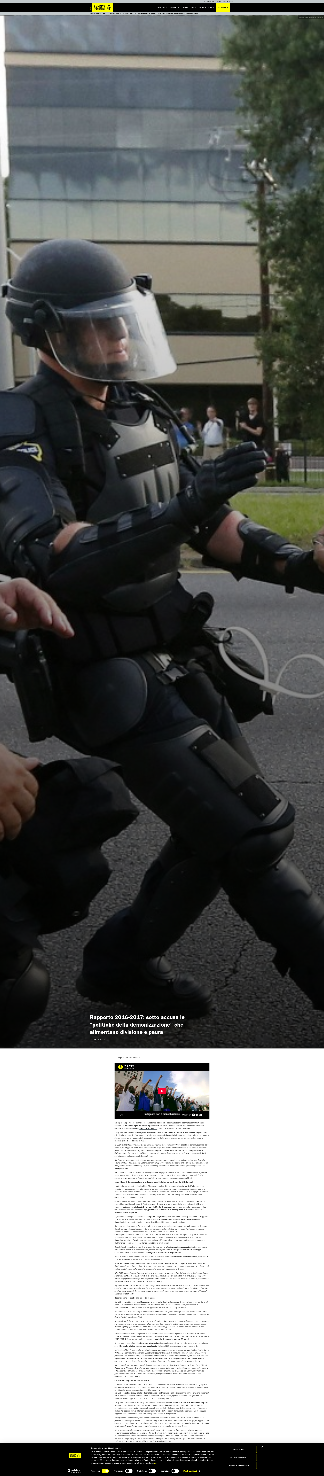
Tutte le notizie (101, 14)
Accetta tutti (238, 1449)
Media (219, 2)
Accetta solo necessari (239, 1465)
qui (155, 1463)
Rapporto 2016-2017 (148, 1128)
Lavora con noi (208, 2)
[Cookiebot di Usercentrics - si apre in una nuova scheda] (74, 1471)
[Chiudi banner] (262, 1446)
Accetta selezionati (238, 1457)
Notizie (173, 7)
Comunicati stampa (114, 14)
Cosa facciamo (188, 7)
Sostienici (221, 7)
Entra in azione (205, 7)
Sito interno (228, 2)
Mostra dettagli (190, 1471)
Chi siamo (161, 7)
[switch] (129, 1471)
